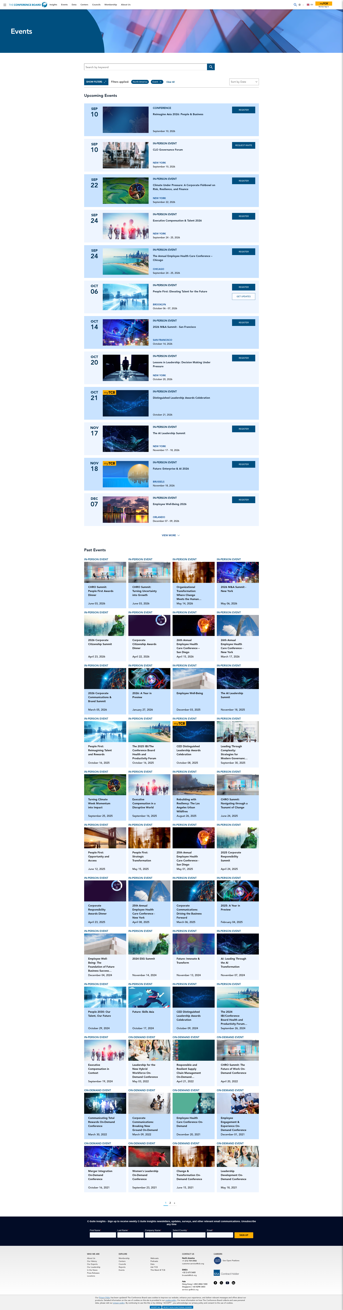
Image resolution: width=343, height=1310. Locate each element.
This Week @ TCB (12, 67)
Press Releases (93, 1273)
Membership (9, 46)
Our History (92, 1261)
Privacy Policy (104, 1297)
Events (6, 19)
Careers (7, 60)
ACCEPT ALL (155, 1307)
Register (244, 110)
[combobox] (310, 4)
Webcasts (154, 1258)
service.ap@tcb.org (190, 1289)
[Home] (28, 4)
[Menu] (4, 5)
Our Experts (92, 1264)
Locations (91, 1276)
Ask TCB (154, 1267)
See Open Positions (231, 1260)
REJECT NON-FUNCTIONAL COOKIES (177, 1307)
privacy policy (119, 1303)
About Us (8, 53)
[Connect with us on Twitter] (221, 1282)
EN (312, 5)
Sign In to (13, 74)
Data (5, 26)
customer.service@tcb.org (193, 1263)
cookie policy (170, 1300)
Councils (7, 39)
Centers (7, 33)
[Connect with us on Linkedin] (233, 1282)
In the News (92, 1270)
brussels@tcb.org (189, 1275)
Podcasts (154, 1261)
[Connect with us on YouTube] (227, 1282)
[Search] (295, 5)
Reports (122, 1267)
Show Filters (94, 81)
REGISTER (244, 180)
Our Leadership (93, 1267)
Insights (7, 12)
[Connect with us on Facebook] (215, 1282)
